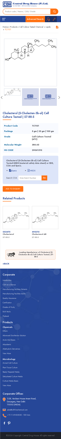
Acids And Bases (9, 340)
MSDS (32, 170)
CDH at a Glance (9, 284)
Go (44, 178)
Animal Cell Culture (10, 363)
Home (5, 26)
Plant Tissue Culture (10, 367)
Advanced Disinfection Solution (14, 335)
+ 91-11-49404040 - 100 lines (18, 415)
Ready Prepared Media (11, 372)
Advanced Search (35, 19)
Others (5, 331)
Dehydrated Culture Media (13, 376)
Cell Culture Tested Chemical (31, 26)
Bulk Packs (7, 311)
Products (13, 26)
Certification (7, 302)
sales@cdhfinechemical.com (17, 409)
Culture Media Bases (10, 381)
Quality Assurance (9, 298)
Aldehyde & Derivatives (11, 349)
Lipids (48, 26)
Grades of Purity (9, 307)
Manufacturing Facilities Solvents (15, 289)
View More (7, 353)
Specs (14, 170)
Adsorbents (7, 344)
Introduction (7, 280)
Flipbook (6, 316)
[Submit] (54, 12)
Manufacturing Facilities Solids (14, 293)
